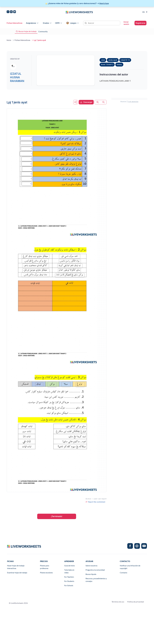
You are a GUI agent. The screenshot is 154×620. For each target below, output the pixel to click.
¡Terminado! (56, 516)
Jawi (103, 60)
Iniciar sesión (126, 23)
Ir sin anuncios (133, 101)
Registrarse (140, 23)
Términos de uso (118, 602)
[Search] (86, 23)
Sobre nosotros (91, 565)
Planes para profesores (44, 566)
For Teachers (69, 577)
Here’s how (104, 3)
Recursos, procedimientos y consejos (96, 579)
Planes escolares (46, 572)
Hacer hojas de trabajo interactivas (15, 566)
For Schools (68, 585)
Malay (119, 64)
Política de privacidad (135, 602)
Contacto (123, 572)
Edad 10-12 (125, 60)
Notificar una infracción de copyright (130, 566)
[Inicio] (79, 12)
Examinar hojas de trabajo (17, 572)
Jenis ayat (112, 60)
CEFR (57, 23)
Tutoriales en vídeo (69, 571)
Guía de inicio (69, 565)
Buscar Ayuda (91, 574)
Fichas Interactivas (14, 23)
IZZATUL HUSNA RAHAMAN (17, 77)
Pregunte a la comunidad (95, 570)
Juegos (73, 23)
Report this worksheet (96, 502)
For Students (69, 581)
